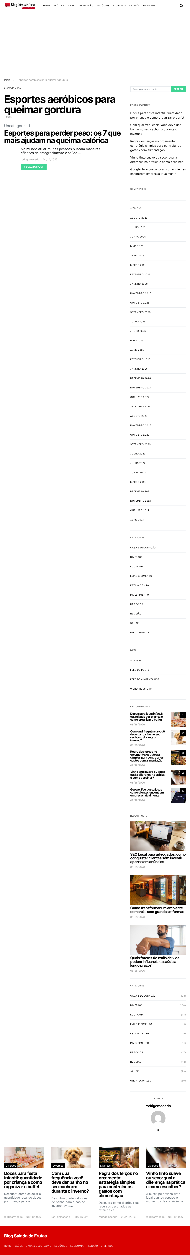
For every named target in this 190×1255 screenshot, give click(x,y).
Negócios (102, 5)
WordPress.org (141, 688)
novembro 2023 (140, 425)
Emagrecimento (141, 576)
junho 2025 (138, 331)
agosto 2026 (139, 217)
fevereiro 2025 (140, 359)
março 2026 (138, 265)
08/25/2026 (137, 970)
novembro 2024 (140, 387)
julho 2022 (137, 463)
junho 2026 (138, 236)
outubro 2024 (140, 397)
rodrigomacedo (30, 159)
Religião (134, 5)
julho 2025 (137, 321)
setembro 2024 (140, 406)
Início (7, 79)
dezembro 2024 (140, 378)
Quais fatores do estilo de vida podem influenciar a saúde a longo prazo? (154, 962)
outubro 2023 (140, 434)
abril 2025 (137, 349)
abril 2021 (137, 519)
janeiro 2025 (139, 368)
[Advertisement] (95, 44)
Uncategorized (17, 126)
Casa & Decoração (81, 5)
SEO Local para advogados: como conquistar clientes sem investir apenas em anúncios (158, 858)
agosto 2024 (139, 416)
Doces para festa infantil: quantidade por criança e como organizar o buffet (146, 716)
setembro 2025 (140, 312)
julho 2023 (138, 453)
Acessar (136, 660)
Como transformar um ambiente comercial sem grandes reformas (157, 910)
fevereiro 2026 (140, 274)
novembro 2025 (140, 293)
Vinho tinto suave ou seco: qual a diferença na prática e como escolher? (147, 774)
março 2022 (138, 482)
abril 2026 (137, 255)
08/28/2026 (137, 724)
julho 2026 (137, 227)
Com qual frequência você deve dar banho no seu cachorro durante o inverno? (155, 129)
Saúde (57, 5)
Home (47, 5)
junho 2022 (138, 472)
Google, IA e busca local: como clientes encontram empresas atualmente (147, 792)
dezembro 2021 (140, 491)
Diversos (149, 5)
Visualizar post (33, 166)
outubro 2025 (139, 302)
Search (178, 89)
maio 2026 (136, 246)
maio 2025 (136, 340)
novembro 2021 (140, 500)
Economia (119, 5)
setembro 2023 (140, 444)
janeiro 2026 (139, 283)
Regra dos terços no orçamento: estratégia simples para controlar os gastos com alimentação (155, 145)
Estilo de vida (140, 585)
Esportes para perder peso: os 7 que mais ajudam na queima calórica (62, 136)
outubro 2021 (139, 510)
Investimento (139, 594)
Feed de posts (140, 669)
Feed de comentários (144, 679)
